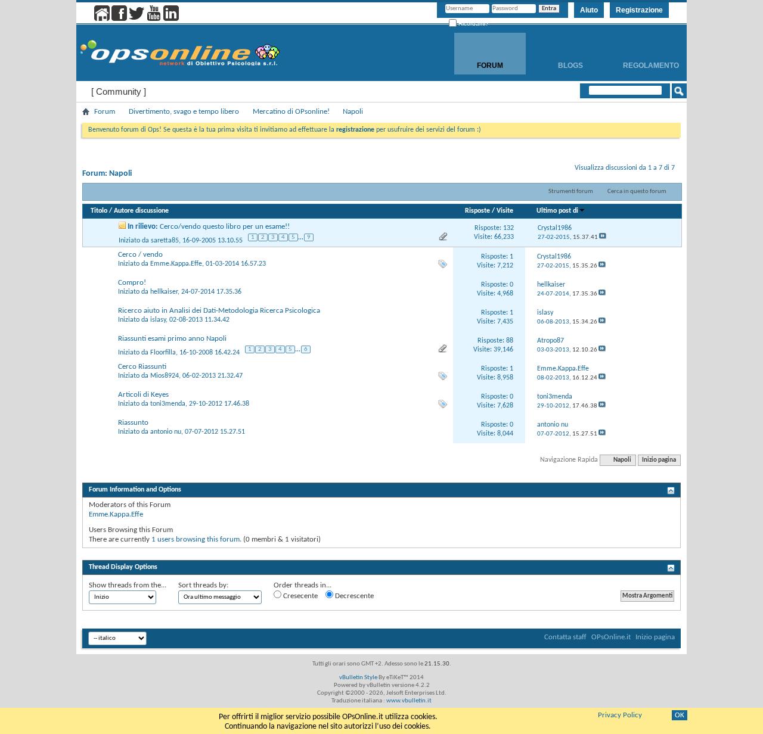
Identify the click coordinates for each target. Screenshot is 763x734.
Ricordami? (473, 23)
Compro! (132, 283)
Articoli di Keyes (143, 395)
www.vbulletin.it (409, 701)
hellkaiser (164, 292)
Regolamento (651, 65)
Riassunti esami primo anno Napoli (172, 339)
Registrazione (639, 10)
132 (508, 228)
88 (509, 340)
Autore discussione (141, 210)
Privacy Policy (620, 715)
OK (679, 715)
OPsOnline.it (611, 637)
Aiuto (589, 10)
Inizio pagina (659, 460)
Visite (505, 210)
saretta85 (165, 240)
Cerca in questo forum (636, 191)
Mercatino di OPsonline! (291, 112)
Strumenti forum (570, 191)
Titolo (99, 210)
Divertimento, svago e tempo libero (184, 112)
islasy (158, 320)
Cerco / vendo (140, 255)
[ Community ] (118, 91)
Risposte (477, 210)
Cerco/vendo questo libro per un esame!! (225, 227)
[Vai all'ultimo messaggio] (602, 237)
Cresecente (299, 596)
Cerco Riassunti (142, 367)
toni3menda (167, 404)
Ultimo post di (557, 210)
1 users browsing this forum (195, 539)
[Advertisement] (381, 552)
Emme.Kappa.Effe (176, 264)
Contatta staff (565, 637)
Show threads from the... (127, 585)
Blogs (570, 65)
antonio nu (165, 432)
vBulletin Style (358, 677)
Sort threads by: (203, 585)
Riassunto (133, 423)
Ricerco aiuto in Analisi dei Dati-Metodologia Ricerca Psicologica (219, 311)
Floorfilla (163, 352)
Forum (490, 65)
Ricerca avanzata (640, 106)
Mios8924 (164, 376)
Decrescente (353, 596)
